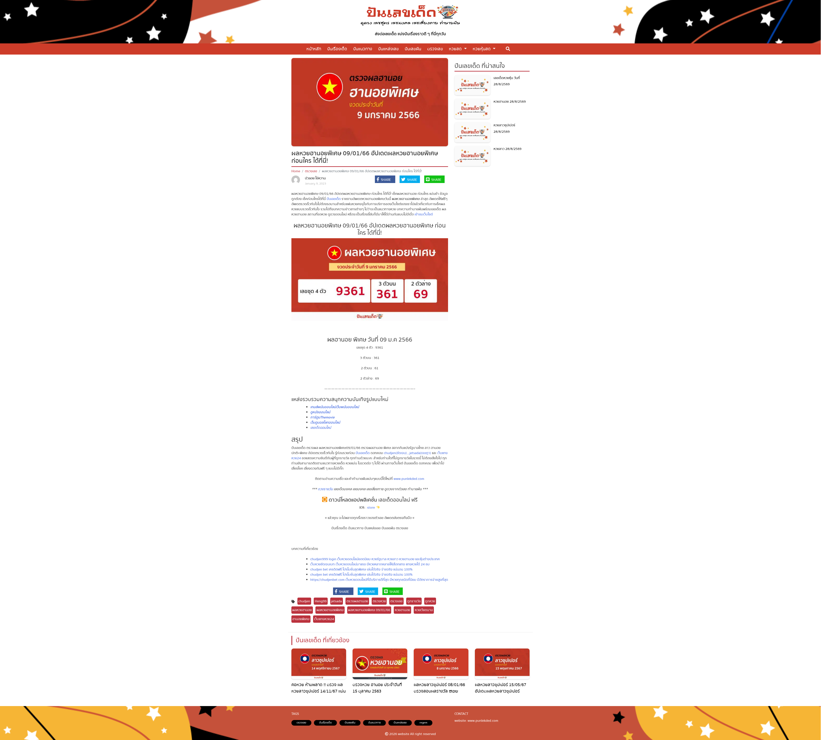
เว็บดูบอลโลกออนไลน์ (325, 422)
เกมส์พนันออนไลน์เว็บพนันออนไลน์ (334, 407)
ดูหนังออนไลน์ (320, 412)
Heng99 (321, 601)
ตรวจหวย (379, 601)
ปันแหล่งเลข (400, 722)
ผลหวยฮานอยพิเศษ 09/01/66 (369, 610)
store (370, 507)
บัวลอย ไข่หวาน (315, 178)
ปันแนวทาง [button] (362, 49)
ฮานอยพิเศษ (300, 619)
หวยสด (456, 49)
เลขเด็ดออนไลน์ (320, 427)
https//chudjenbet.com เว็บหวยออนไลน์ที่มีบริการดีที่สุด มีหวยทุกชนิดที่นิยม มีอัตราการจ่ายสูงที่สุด (379, 580)
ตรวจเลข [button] (435, 49)
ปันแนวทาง (374, 722)
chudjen (304, 601)
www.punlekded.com (408, 479)
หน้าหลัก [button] (313, 49)
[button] (385, 179)
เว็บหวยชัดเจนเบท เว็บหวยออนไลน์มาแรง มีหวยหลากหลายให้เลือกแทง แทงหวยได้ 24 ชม (370, 564)
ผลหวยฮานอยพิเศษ (330, 610)
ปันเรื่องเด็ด (325, 722)
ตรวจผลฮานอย (357, 601)
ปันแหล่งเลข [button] (388, 49)
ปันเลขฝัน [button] (413, 49)
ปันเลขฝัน (350, 722)
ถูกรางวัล (414, 601)
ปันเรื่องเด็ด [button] (337, 49)
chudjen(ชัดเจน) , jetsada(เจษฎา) (407, 453)
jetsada (336, 601)
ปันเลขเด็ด (334, 199)
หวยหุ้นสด (482, 49)
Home (295, 171)
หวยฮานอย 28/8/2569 (510, 101)
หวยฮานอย (402, 610)
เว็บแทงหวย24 (324, 619)
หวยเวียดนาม (424, 610)
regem (423, 722)
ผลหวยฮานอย (302, 610)
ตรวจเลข (311, 171)
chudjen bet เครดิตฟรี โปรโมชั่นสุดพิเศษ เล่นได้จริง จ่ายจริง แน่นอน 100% (361, 569)
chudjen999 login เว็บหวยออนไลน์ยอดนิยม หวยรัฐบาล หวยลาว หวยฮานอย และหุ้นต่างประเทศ (375, 559)
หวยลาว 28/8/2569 (507, 149)
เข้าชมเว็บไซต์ (424, 214)
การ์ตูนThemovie (322, 417)
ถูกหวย (430, 601)
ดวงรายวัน (325, 489)
